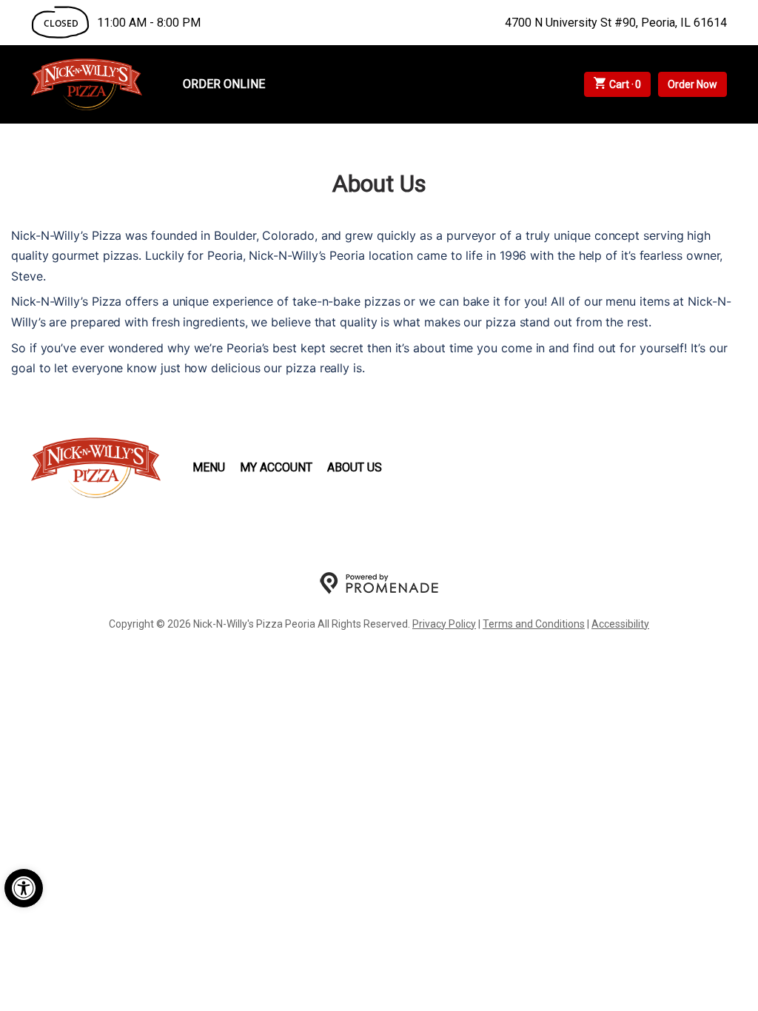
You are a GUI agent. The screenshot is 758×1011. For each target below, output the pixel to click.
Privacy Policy (444, 624)
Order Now (692, 84)
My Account (276, 467)
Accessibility (620, 624)
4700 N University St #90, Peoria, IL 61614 (616, 23)
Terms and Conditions (534, 624)
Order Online (224, 84)
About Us (354, 467)
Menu (208, 467)
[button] (24, 888)
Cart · (625, 84)
